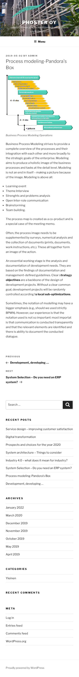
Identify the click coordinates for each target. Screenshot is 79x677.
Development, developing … (24, 483)
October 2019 (15, 538)
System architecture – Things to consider (34, 452)
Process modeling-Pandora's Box (28, 476)
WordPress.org (16, 641)
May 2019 (12, 546)
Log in (10, 618)
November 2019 (17, 531)
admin (33, 55)
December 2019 (17, 523)
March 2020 (14, 515)
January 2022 (15, 507)
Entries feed (14, 625)
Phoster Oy (39, 22)
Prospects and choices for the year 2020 (33, 444)
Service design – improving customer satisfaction (39, 429)
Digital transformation (21, 437)
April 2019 (13, 554)
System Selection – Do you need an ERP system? (39, 468)
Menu (41, 41)
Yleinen (11, 578)
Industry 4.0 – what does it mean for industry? (36, 460)
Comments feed (17, 633)
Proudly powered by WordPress (25, 667)
